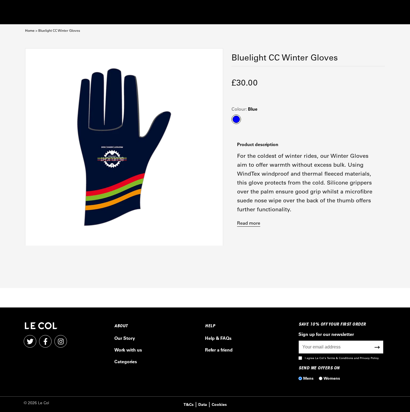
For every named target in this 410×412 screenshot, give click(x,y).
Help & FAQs (218, 338)
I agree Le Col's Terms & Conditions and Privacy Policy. (342, 358)
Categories (125, 361)
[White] (124, 147)
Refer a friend (219, 350)
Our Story (124, 338)
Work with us (128, 350)
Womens (332, 378)
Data (202, 404)
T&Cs (189, 404)
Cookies (219, 404)
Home (30, 30)
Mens (308, 378)
